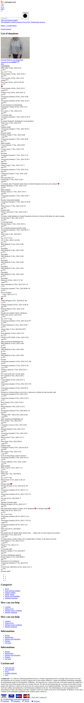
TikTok (27, 701)
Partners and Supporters (12, 639)
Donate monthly (12, 20)
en (2, 5)
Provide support (6, 29)
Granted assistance (17, 22)
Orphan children (10, 592)
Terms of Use (9, 609)
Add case (4, 20)
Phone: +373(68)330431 (9, 26)
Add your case (9, 668)
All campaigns (6, 22)
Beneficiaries (9, 637)
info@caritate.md (21, 699)
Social (7, 589)
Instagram (16, 701)
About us (42, 22)
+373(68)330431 (7, 699)
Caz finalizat (5, 66)
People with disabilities (12, 596)
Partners (7, 641)
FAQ (29, 22)
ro (1, 7)
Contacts (8, 607)
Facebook (5, 701)
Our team (8, 643)
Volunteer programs (11, 598)
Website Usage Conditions (13, 610)
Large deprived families (12, 591)
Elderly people (9, 594)
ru (3, 7)
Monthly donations (11, 612)
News (25, 22)
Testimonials (35, 22)
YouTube (36, 701)
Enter (2, 9)
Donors (7, 635)
